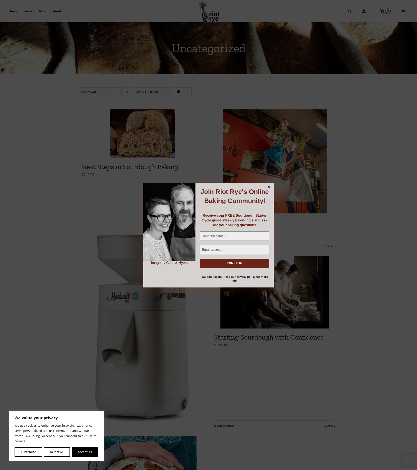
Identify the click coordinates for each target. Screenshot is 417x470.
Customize (28, 452)
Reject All (57, 452)
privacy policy (246, 277)
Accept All (85, 452)
